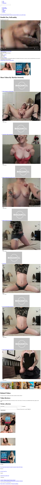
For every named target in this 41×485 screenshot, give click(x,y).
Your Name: (2, 406)
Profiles (3, 11)
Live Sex (3, 12)
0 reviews (5, 57)
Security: (18, 409)
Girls (3, 1)
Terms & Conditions (15, 483)
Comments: (24, 406)
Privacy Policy (2, 483)
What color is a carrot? (23, 409)
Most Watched (4, 8)
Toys (6, 471)
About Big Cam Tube (3, 475)
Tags (4, 471)
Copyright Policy (8, 483)
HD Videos (24, 14)
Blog (3, 9)
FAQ (8, 475)
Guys (3, 2)
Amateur (5, 54)
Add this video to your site (4, 60)
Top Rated (11, 14)
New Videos (4, 7)
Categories (4, 10)
